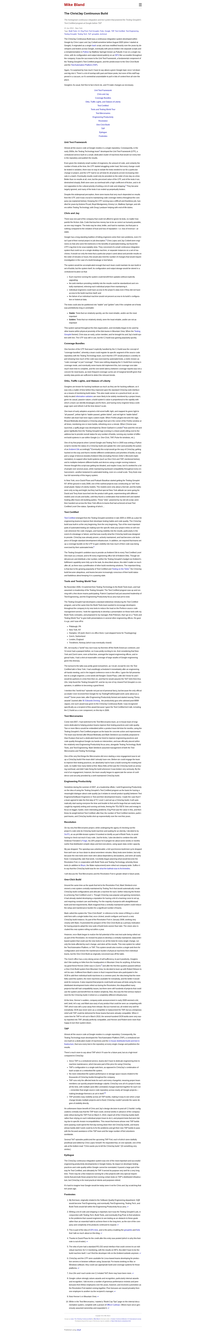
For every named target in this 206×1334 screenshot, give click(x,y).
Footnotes (103, 136)
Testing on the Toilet (120, 569)
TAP (112, 31)
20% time (94, 1230)
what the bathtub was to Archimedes (115, 869)
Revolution (103, 121)
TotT (89, 34)
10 (105, 1093)
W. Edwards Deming (91, 701)
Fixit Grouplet (94, 31)
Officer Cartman (113, 1305)
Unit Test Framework (103, 90)
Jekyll (79, 1330)
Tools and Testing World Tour (103, 109)
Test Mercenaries (103, 113)
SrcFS (67, 834)
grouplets (95, 34)
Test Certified (120, 31)
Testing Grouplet (70, 34)
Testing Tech (82, 34)
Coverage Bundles (103, 98)
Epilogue (103, 132)
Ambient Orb (74, 449)
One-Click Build (103, 125)
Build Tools (73, 31)
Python (86, 52)
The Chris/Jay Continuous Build (86, 13)
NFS (117, 55)
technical (103, 34)
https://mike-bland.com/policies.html (121, 1321)
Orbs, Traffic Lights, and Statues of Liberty (103, 102)
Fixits (102, 31)
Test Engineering (132, 31)
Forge (84, 841)
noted (72, 1319)
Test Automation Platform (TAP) (84, 65)
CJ (79, 31)
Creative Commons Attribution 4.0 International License (126, 1319)
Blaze (83, 865)
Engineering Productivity (103, 117)
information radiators (84, 396)
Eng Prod (84, 31)
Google (107, 31)
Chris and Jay (103, 94)
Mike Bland (74, 5)
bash (94, 45)
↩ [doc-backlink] (128, 1207)
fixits (138, 1230)
